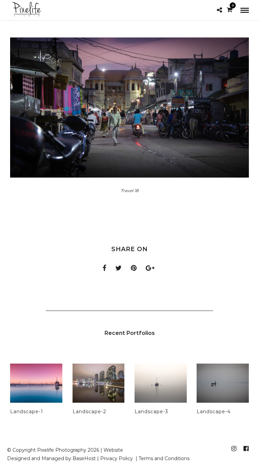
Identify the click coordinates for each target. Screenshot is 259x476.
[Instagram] (233, 448)
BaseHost (84, 458)
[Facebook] (246, 448)
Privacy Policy (117, 458)
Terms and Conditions (164, 458)
